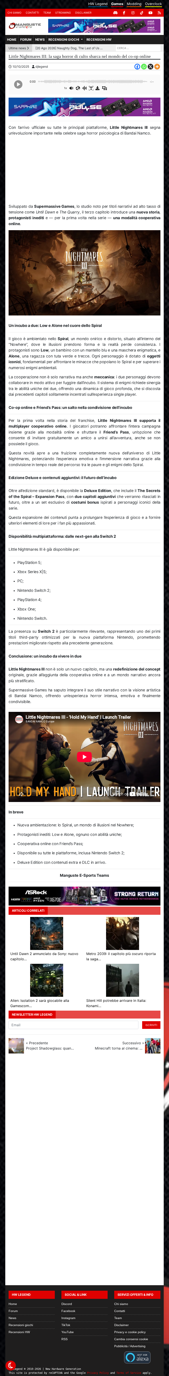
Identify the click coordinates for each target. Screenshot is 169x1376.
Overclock (153, 4)
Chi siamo (14, 12)
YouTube (67, 1332)
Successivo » (119, 1045)
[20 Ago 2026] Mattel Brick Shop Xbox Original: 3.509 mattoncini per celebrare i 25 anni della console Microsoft (70, 48)
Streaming (63, 12)
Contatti (32, 12)
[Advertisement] (84, 171)
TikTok (65, 1325)
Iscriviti (151, 1025)
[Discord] (115, 13)
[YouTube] (150, 13)
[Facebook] (124, 13)
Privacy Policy (98, 1372)
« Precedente (50, 1045)
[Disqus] (84, 1115)
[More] (157, 66)
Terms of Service (128, 1372)
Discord (66, 1304)
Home (12, 39)
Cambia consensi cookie (131, 1339)
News (40, 39)
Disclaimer (83, 12)
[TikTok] (141, 13)
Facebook (68, 1311)
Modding (134, 4)
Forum (25, 39)
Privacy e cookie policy (130, 1332)
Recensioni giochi (63, 39)
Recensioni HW (99, 39)
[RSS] (159, 13)
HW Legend (98, 4)
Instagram (68, 1318)
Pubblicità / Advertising (129, 1346)
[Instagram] (133, 13)
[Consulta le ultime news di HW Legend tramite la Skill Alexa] (137, 1357)
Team (47, 12)
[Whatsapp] (144, 66)
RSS (64, 1339)
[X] (150, 66)
